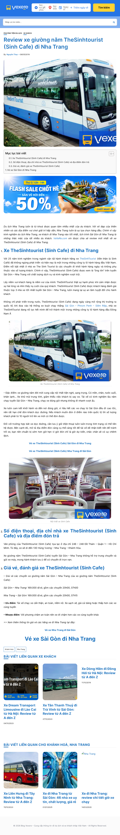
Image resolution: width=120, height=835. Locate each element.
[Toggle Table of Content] (110, 153)
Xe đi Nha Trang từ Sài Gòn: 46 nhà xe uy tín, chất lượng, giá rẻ (60, 798)
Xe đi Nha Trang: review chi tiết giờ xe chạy (98, 798)
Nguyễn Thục (12, 54)
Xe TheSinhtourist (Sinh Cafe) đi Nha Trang (34, 158)
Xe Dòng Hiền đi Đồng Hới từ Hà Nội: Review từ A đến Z (99, 673)
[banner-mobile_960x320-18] (60, 194)
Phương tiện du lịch (13, 33)
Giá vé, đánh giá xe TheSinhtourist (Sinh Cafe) (36, 166)
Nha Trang (21, 649)
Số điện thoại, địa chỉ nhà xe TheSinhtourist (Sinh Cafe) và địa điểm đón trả (51, 162)
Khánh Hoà (9, 649)
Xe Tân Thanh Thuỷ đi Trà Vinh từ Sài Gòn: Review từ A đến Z (60, 709)
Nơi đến (55, 7)
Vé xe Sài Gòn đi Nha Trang (21, 170)
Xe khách (27, 33)
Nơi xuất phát (41, 7)
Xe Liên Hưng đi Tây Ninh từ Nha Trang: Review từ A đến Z (19, 798)
